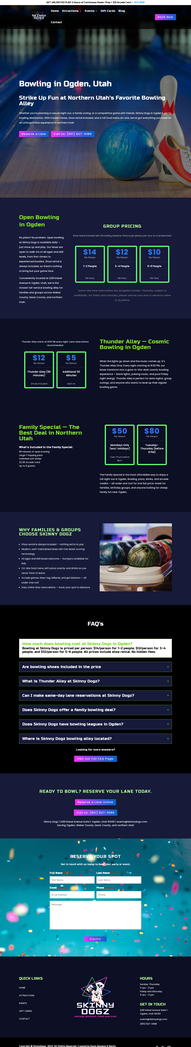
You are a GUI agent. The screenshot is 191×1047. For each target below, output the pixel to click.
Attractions (70, 11)
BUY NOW (139, 2)
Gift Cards (108, 11)
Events (89, 11)
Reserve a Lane (34, 134)
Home (55, 11)
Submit (95, 939)
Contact (56, 22)
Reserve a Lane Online (95, 802)
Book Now (165, 17)
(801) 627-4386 (148, 1023)
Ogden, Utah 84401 (150, 1013)
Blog (121, 11)
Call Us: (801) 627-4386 (73, 134)
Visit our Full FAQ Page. (95, 759)
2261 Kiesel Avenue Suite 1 (153, 1010)
